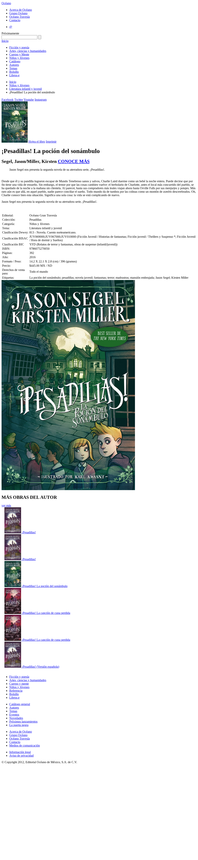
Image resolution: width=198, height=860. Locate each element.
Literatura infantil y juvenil (25, 88)
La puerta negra (18, 725)
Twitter (18, 99)
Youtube (29, 99)
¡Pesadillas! (29, 532)
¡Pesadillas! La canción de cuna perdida (46, 613)
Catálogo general (19, 704)
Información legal (20, 752)
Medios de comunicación (24, 745)
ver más (6, 505)
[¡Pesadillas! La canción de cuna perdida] (13, 613)
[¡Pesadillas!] (13, 532)
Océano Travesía (19, 16)
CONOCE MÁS (74, 161)
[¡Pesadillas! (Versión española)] (13, 666)
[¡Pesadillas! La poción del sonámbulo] (13, 586)
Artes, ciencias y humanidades (27, 51)
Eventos (14, 714)
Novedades (16, 718)
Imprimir (51, 141)
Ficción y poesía (19, 47)
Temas (13, 68)
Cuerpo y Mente (19, 54)
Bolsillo (14, 71)
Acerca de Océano (20, 9)
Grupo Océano (18, 13)
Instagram (41, 99)
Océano (6, 3)
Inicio (5, 41)
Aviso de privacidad (21, 755)
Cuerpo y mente (19, 683)
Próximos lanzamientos (23, 721)
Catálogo (14, 61)
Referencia (15, 690)
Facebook (8, 99)
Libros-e (14, 75)
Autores (14, 64)
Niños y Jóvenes (19, 58)
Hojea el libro (36, 141)
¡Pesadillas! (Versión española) (40, 666)
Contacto (14, 20)
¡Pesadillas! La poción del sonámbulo (44, 586)
